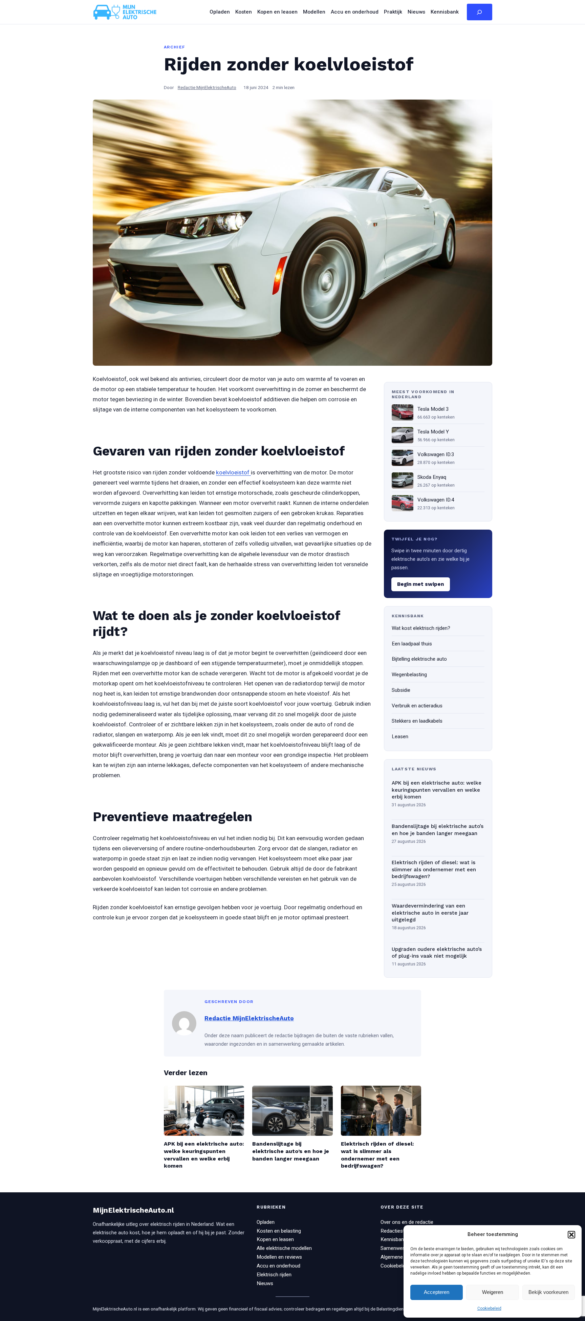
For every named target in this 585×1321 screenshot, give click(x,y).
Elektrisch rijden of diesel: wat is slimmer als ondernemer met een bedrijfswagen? (434, 869)
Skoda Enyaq (431, 477)
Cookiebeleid (489, 1308)
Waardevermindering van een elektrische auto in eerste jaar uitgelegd (430, 913)
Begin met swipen (420, 584)
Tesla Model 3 (433, 409)
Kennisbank (393, 1239)
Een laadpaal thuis (412, 644)
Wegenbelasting (409, 675)
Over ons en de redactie (407, 1222)
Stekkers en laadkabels (417, 721)
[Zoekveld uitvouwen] (479, 12)
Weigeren (492, 1292)
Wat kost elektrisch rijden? (421, 628)
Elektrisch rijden (274, 1275)
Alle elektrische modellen (284, 1248)
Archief (174, 46)
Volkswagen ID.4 (435, 500)
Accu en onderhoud (278, 1266)
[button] (571, 1234)
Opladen (266, 1222)
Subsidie (401, 690)
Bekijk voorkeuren (548, 1292)
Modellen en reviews (279, 1257)
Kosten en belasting (279, 1231)
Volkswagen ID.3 (435, 454)
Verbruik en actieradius (417, 706)
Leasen (400, 736)
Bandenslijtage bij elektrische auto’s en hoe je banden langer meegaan (437, 829)
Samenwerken (396, 1248)
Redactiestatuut (398, 1231)
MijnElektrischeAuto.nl (133, 1210)
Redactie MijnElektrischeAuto (207, 87)
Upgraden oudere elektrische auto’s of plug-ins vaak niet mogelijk (437, 952)
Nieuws (265, 1283)
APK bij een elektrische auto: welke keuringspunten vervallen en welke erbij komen (436, 790)
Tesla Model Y (433, 432)
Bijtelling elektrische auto (419, 659)
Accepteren (436, 1292)
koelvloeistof (233, 472)
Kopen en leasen (275, 1239)
